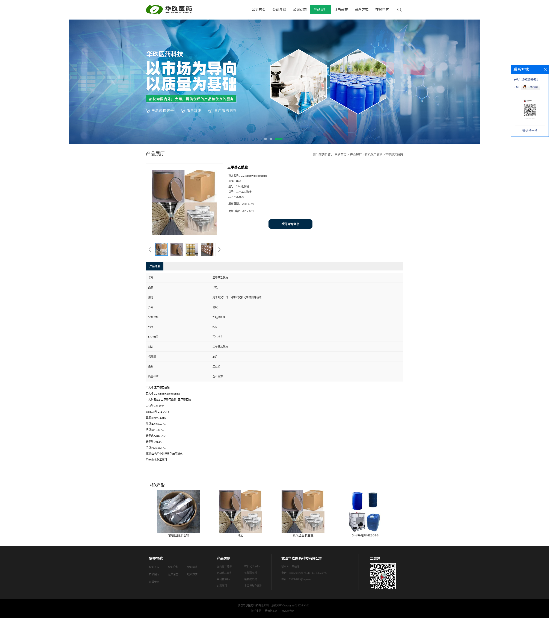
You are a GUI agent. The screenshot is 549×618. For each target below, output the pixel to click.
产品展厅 (320, 9)
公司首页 (258, 9)
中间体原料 (223, 579)
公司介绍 (279, 9)
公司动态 (300, 9)
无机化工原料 (224, 572)
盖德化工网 (271, 610)
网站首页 (341, 154)
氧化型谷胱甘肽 (303, 535)
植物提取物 (250, 579)
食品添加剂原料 (253, 585)
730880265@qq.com (300, 579)
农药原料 (222, 585)
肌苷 (241, 535)
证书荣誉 (341, 9)
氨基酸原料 (250, 572)
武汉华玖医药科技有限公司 (253, 605)
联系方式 (361, 9)
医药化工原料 (224, 566)
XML (306, 605)
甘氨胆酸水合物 (178, 535)
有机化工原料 (374, 154)
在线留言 (382, 9)
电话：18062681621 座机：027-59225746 (304, 572)
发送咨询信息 (290, 224)
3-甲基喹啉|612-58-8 (365, 535)
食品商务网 (288, 610)
